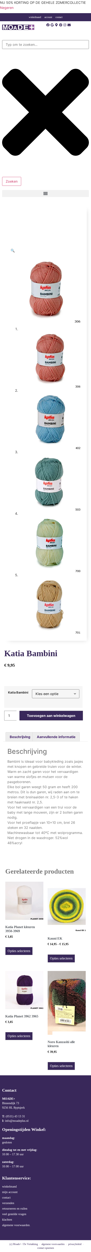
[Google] (52, 25)
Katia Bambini (18, 692)
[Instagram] (64, 25)
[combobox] (45, 44)
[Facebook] (48, 25)
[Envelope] (69, 25)
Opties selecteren (19, 951)
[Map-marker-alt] (56, 25)
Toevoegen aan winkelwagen (51, 715)
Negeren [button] (7, 8)
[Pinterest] (60, 25)
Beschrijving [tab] (20, 737)
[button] (45, 193)
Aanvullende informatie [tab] (56, 737)
